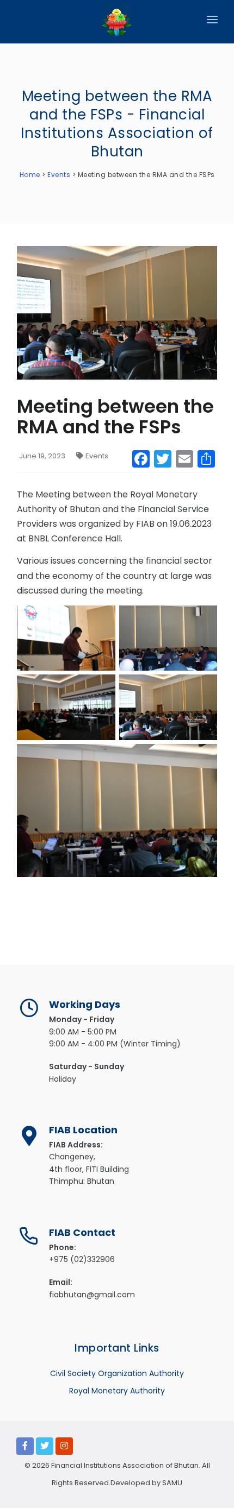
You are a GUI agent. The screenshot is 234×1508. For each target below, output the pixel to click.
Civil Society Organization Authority (117, 1373)
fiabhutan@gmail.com (92, 1294)
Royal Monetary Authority (117, 1390)
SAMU (171, 1483)
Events (96, 456)
